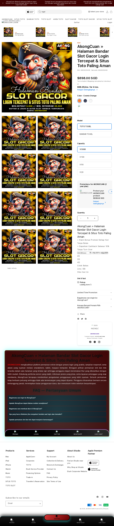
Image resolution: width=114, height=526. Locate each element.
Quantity (81, 213)
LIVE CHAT (102, 522)
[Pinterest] (86, 319)
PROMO (11, 522)
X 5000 (83, 149)
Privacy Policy (52, 477)
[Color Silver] (90, 101)
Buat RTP (105, 253)
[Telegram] (94, 341)
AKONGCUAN (7, 19)
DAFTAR (57, 519)
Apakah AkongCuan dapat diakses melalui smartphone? (28, 403)
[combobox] (59, 12)
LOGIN (33, 522)
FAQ (48, 473)
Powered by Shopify (101, 508)
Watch (8, 469)
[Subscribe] (39, 503)
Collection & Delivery (55, 461)
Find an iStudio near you (75, 462)
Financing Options (33, 473)
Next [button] (111, 3)
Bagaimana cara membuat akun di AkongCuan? (25, 409)
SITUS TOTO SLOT (104, 19)
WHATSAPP (81, 522)
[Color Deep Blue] (85, 101)
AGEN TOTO (58, 19)
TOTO (8, 477)
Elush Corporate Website (77, 471)
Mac (7, 457)
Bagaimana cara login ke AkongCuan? (22, 398)
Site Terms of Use (54, 481)
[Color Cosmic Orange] (79, 101)
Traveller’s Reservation (35, 481)
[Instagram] (99, 341)
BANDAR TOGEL (86, 134)
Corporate (30, 461)
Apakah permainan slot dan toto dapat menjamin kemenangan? (31, 420)
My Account (51, 457)
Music (8, 473)
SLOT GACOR (70, 19)
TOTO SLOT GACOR (86, 19)
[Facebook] (78, 319)
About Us (71, 457)
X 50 (81, 165)
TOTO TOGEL (85, 126)
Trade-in (29, 477)
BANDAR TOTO (33, 19)
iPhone (8, 465)
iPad (7, 461)
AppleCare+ (30, 457)
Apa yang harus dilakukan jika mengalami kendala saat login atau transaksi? (35, 414)
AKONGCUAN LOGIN (10, 22)
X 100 (82, 157)
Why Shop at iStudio (75, 467)
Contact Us (51, 469)
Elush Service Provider (35, 469)
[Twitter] (82, 319)
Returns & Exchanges (55, 465)
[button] (7, 19)
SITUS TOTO (19, 19)
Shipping (90, 81)
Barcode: (95, 70)
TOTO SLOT (46, 19)
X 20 (81, 172)
